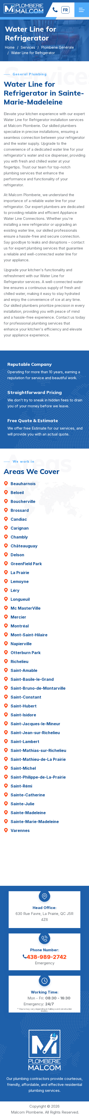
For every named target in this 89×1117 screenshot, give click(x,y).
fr (65, 9)
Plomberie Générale (57, 47)
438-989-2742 (47, 957)
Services (28, 47)
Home (10, 47)
